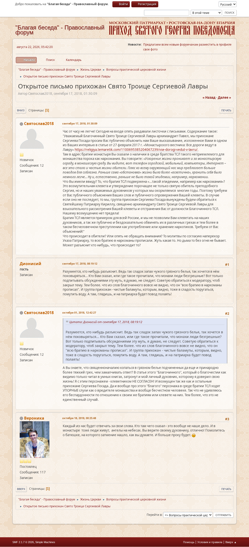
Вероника (34, 418)
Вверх (21, 489)
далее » (224, 97)
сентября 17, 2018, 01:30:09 (79, 123)
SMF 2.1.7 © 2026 (23, 542)
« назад (209, 97)
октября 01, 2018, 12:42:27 (79, 312)
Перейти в (154, 515)
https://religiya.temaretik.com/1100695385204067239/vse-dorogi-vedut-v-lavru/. (136, 149)
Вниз (21, 110)
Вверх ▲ (231, 542)
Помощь (188, 542)
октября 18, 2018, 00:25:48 (79, 418)
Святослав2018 (39, 123)
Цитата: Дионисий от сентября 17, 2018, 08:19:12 (106, 322)
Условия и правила (209, 542)
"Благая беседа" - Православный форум (59, 30)
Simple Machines (45, 542)
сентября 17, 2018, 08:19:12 (79, 263)
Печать (226, 110)
